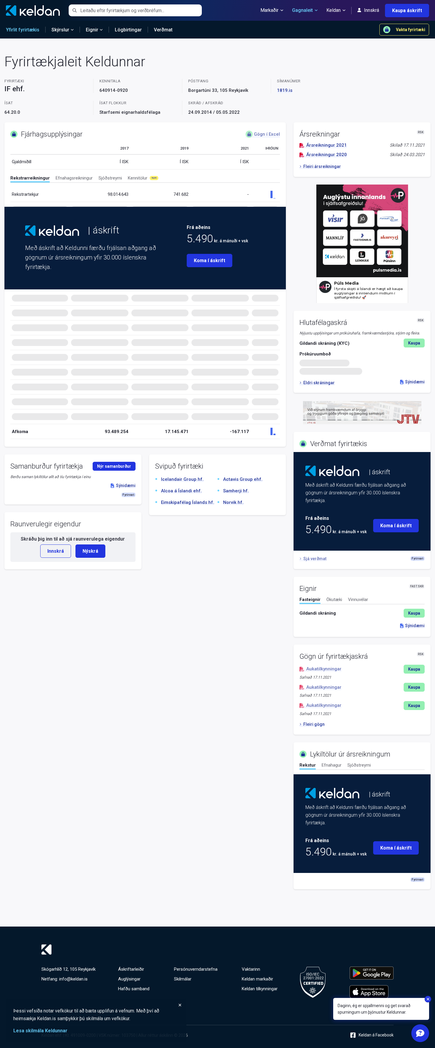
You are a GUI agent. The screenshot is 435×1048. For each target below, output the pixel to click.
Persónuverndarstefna (196, 969)
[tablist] (145, 179)
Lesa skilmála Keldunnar (40, 1030)
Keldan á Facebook (376, 1035)
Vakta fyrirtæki (410, 29)
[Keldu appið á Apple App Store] (371, 991)
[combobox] (141, 10)
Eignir (92, 30)
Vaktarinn (251, 969)
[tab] (30, 178)
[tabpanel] (362, 613)
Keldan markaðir (257, 979)
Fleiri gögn (313, 724)
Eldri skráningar (318, 382)
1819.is (284, 90)
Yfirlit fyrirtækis (22, 30)
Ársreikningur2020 (326, 154)
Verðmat (163, 30)
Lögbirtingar (128, 30)
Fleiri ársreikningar (322, 166)
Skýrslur (60, 30)
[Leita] (74, 10)
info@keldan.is (73, 979)
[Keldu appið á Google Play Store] (371, 973)
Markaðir (269, 10)
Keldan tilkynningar (260, 988)
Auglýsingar (129, 979)
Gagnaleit (302, 10)
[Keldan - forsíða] (52, 230)
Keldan (333, 10)
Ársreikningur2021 (326, 145)
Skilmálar (182, 979)
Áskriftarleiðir (131, 969)
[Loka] (97, 1005)
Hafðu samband (133, 988)
